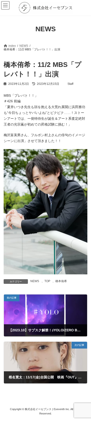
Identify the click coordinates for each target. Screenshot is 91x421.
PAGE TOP (84, 403)
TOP (47, 281)
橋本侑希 (61, 281)
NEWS (34, 281)
